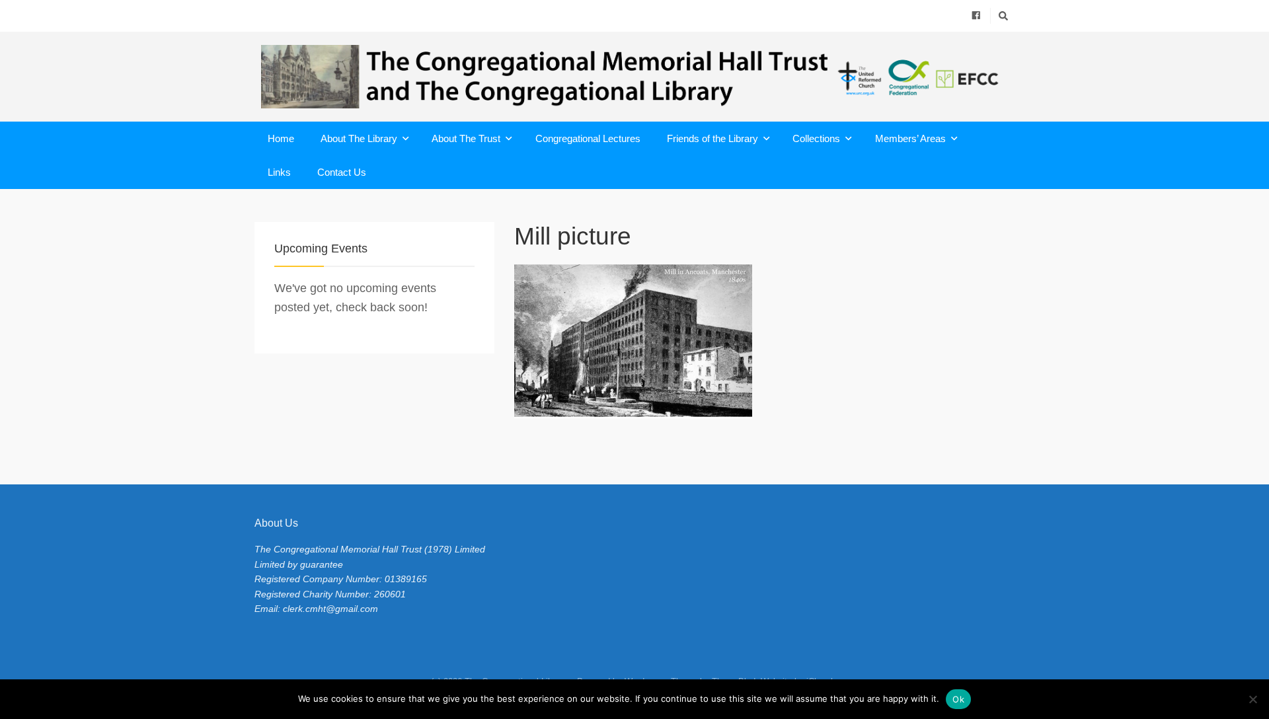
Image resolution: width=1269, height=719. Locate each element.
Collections (816, 138)
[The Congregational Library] (634, 76)
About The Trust (466, 138)
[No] (1252, 699)
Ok (958, 699)
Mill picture (572, 236)
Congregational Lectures (587, 138)
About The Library (359, 138)
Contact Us (341, 172)
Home (281, 138)
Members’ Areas (910, 138)
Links (279, 172)
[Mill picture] (764, 341)
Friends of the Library (712, 138)
